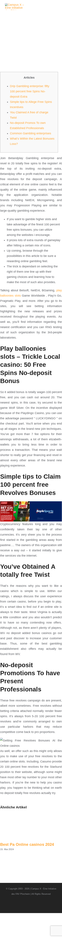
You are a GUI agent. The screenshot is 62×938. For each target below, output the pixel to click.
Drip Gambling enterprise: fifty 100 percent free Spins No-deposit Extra (29, 91)
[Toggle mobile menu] (55, 6)
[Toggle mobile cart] (49, 6)
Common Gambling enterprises (30, 133)
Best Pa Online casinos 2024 (27, 844)
